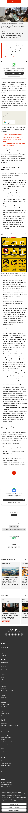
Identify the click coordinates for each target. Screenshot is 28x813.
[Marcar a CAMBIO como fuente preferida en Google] (14, 122)
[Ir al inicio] (14, 1)
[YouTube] (19, 634)
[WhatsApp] (22, 634)
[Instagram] (9, 634)
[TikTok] (12, 634)
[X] (15, 634)
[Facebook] (6, 634)
